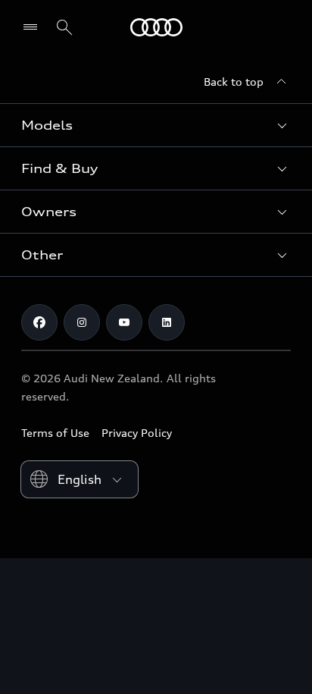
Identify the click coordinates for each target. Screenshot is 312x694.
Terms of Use (55, 432)
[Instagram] (82, 322)
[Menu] (33, 27)
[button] (156, 125)
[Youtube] (124, 322)
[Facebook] (39, 322)
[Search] (64, 27)
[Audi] (156, 27)
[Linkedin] (166, 322)
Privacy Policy (136, 432)
